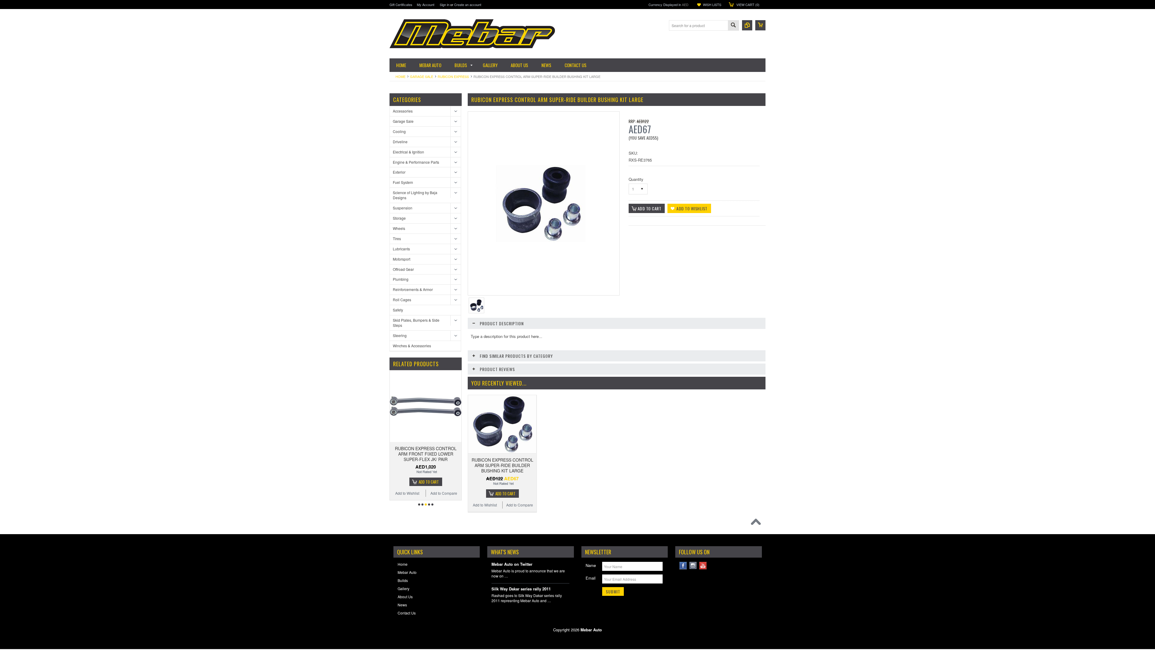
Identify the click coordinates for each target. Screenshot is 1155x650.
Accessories (403, 110)
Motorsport (401, 259)
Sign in (444, 4)
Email (591, 578)
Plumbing (400, 279)
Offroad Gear (403, 269)
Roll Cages (402, 299)
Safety (398, 309)
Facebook (683, 565)
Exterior (399, 172)
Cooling (399, 131)
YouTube (703, 565)
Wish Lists (712, 4)
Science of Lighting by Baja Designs (415, 195)
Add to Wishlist (407, 493)
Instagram (693, 565)
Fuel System (403, 182)
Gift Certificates (401, 4)
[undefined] (541, 240)
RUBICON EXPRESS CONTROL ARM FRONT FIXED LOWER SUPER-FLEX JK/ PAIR (426, 453)
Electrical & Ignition (408, 151)
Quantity (636, 179)
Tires (397, 238)
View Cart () (747, 4)
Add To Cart (429, 482)
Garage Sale (421, 76)
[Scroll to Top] (757, 523)
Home (400, 76)
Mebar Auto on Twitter (511, 564)
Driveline (400, 141)
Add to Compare (443, 493)
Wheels (399, 228)
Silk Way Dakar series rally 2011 (521, 589)
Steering (400, 335)
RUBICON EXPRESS (453, 76)
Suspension (402, 207)
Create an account (467, 4)
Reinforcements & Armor (413, 289)
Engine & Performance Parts (416, 162)
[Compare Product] (747, 25)
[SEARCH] (733, 25)
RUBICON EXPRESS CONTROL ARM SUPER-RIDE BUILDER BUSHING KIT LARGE (502, 465)
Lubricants (401, 248)
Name (591, 565)
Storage (399, 218)
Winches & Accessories (412, 345)
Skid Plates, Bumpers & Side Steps (416, 322)
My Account (425, 4)
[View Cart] (760, 25)
